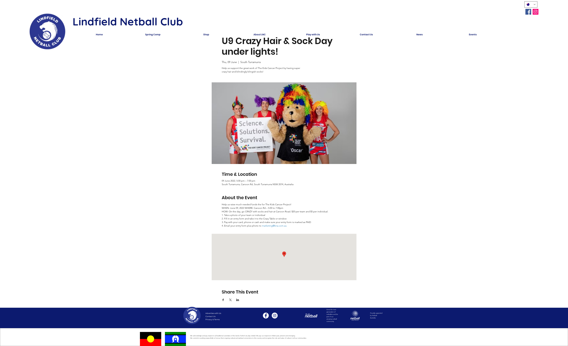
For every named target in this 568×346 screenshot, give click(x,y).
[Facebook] (528, 12)
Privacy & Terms (212, 319)
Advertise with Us (213, 313)
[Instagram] (535, 12)
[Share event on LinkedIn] (237, 300)
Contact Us (210, 316)
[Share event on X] (230, 300)
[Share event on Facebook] (223, 300)
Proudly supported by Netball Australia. (376, 315)
